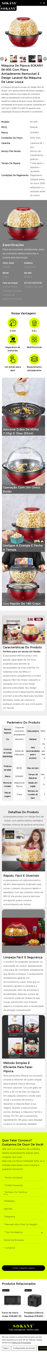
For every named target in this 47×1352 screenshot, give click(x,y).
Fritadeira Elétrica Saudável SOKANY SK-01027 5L (33, 1314)
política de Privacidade (21, 1342)
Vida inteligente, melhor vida (24, 1329)
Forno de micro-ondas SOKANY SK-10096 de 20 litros (12, 1314)
